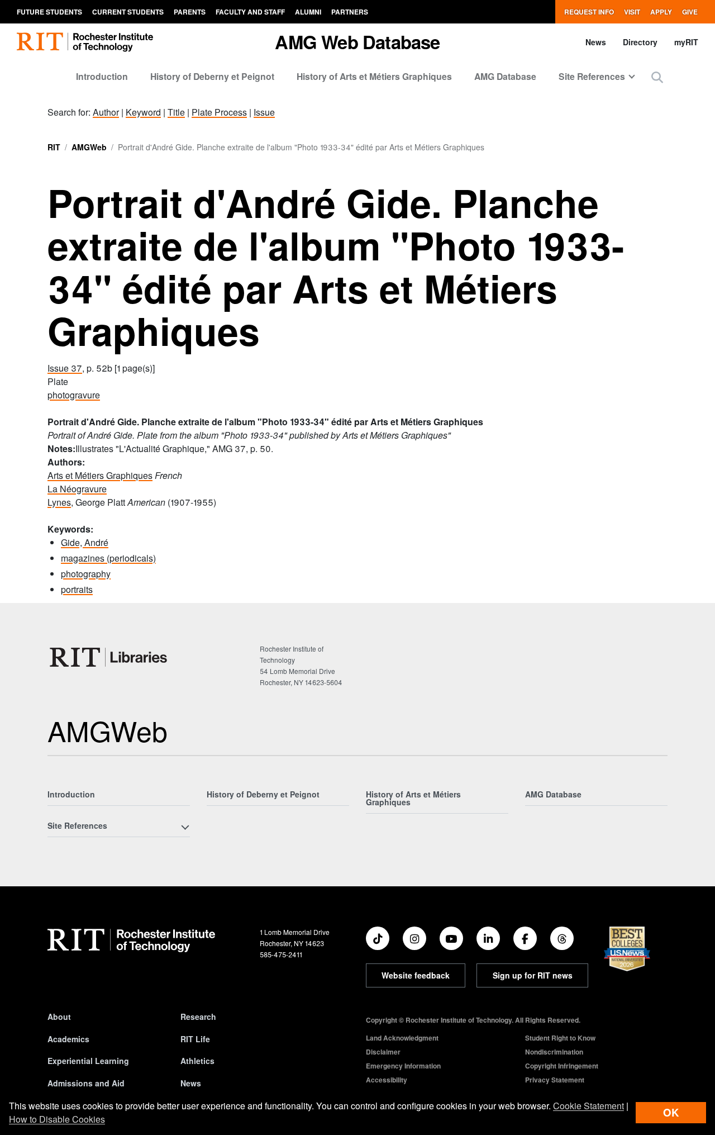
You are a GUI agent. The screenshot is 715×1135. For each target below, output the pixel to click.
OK (671, 1112)
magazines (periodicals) (108, 558)
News (595, 42)
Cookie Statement (588, 1105)
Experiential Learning (88, 1060)
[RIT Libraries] (109, 657)
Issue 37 (64, 368)
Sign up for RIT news (533, 975)
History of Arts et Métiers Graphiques (374, 76)
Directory (640, 42)
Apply (661, 12)
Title (176, 112)
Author (106, 112)
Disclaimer (383, 1052)
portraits (77, 589)
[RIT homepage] (85, 42)
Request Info (589, 12)
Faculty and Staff (250, 12)
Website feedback (416, 975)
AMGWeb (89, 147)
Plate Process (219, 112)
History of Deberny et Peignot (212, 76)
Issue (264, 112)
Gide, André (84, 542)
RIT (53, 147)
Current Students (128, 12)
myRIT (686, 42)
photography (86, 573)
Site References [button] (592, 76)
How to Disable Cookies (57, 1119)
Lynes (59, 502)
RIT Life (195, 1038)
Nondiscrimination (554, 1052)
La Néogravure (77, 488)
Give (690, 12)
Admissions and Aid (86, 1083)
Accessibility (386, 1080)
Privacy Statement (554, 1080)
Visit (632, 12)
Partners (349, 12)
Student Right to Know (560, 1038)
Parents (190, 12)
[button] (657, 77)
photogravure (73, 394)
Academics (68, 1038)
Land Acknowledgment (402, 1038)
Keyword (143, 112)
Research (198, 1016)
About (59, 1016)
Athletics (197, 1060)
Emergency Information (403, 1066)
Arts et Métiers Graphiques (99, 475)
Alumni (308, 12)
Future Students (49, 12)
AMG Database (505, 76)
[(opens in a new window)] (377, 938)
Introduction (102, 76)
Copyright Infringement (561, 1066)
